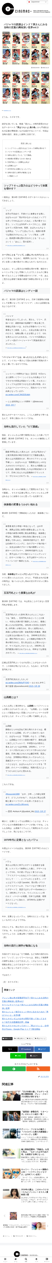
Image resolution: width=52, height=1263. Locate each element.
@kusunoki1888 (13, 794)
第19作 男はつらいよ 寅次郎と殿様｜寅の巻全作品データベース (28, 653)
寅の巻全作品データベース (7, 110)
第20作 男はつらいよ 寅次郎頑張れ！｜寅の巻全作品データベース (16, 907)
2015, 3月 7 (10, 405)
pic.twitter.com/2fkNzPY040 (17, 683)
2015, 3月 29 (34, 686)
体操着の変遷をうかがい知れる (19, 159)
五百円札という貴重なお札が (18, 162)
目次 (23, 143)
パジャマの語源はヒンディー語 (19, 152)
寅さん (31, 1038)
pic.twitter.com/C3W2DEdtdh (18, 395)
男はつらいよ (41, 1038)
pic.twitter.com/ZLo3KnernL (17, 804)
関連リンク (13, 176)
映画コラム (8, 1038)
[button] (34, 1056)
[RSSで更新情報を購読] (38, 1068)
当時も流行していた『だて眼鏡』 (20, 155)
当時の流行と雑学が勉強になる (19, 172)
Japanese (35, 2)
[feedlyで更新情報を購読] (14, 1068)
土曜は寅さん (20, 1038)
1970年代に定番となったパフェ (19, 169)
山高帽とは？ (12, 166)
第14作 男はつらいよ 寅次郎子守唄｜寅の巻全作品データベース (16, 245)
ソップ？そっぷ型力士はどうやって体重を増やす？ (26, 148)
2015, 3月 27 (40, 811)
